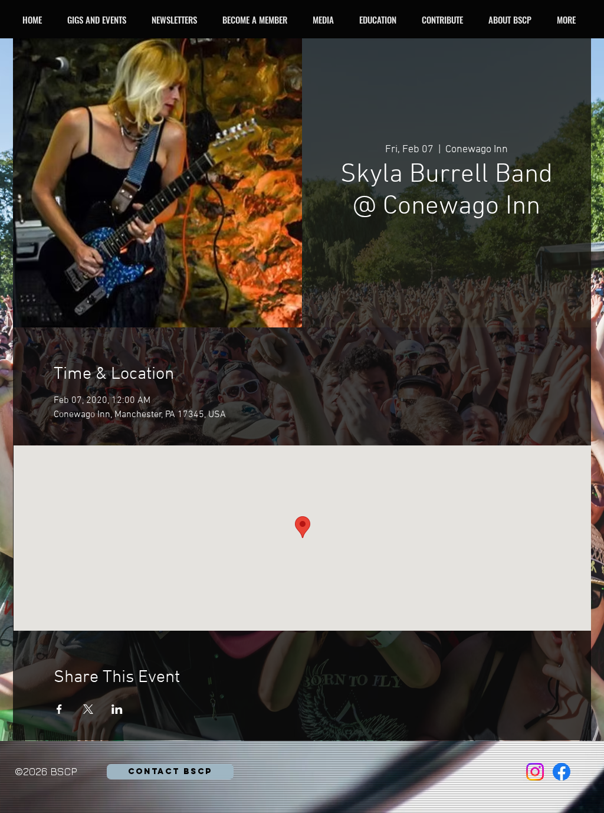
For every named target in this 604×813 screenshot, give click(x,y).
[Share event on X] (88, 709)
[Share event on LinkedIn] (117, 709)
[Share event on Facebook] (59, 709)
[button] (100, 19)
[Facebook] (561, 772)
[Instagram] (535, 772)
